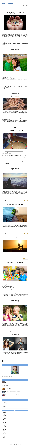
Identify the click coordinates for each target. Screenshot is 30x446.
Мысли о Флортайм (15, 301)
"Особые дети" (13, 49)
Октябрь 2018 (4, 421)
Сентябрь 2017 (4, 429)
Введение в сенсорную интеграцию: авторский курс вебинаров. (13, 394)
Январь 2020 (4, 414)
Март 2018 (4, 426)
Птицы (6, 382)
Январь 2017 (4, 432)
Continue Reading (25, 46)
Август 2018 (4, 423)
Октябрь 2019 (4, 416)
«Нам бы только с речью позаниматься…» (15, 262)
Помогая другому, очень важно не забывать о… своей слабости (12, 391)
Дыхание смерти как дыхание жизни (15, 204)
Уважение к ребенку (15, 50)
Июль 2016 (4, 437)
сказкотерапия (4, 406)
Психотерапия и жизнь (5, 405)
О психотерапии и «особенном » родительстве (15, 12)
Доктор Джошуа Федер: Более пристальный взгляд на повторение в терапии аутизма (15, 129)
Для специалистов (17, 331)
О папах (15, 237)
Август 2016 (4, 436)
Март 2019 (4, 418)
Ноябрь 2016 (4, 434)
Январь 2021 (4, 412)
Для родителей (17, 49)
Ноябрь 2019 (4, 415)
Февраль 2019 (4, 419)
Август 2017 (4, 430)
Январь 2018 (4, 427)
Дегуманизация (15, 95)
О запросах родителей (8, 388)
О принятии (15, 169)
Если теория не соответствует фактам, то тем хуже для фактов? (15, 333)
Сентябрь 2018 (4, 422)
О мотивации (6, 385)
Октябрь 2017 (4, 428)
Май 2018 (4, 425)
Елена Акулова (7, 4)
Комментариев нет (17, 13)
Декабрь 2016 (4, 433)
